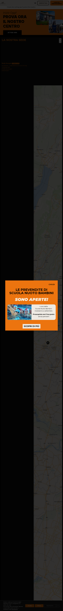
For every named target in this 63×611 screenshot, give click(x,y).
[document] (31, 305)
